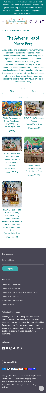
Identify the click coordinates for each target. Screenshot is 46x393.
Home (4, 30)
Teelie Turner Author (11, 288)
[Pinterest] (18, 348)
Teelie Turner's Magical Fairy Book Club (19, 292)
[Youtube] (7, 348)
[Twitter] (21, 348)
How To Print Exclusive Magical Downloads (16, 381)
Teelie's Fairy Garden (11, 284)
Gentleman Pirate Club (12, 300)
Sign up (10, 269)
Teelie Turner (8, 304)
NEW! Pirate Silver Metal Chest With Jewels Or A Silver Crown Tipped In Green (12, 159)
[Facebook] (3, 348)
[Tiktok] (14, 348)
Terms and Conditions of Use (23, 376)
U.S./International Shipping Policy (24, 378)
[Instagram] (10, 348)
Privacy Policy (6, 376)
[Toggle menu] (2, 21)
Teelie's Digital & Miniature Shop (25, 385)
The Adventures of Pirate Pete (19, 30)
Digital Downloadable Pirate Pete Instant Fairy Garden (12, 121)
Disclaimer (37, 376)
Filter (12, 91)
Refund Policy (6, 378)
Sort (34, 91)
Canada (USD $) (10, 362)
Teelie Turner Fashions (12, 296)
